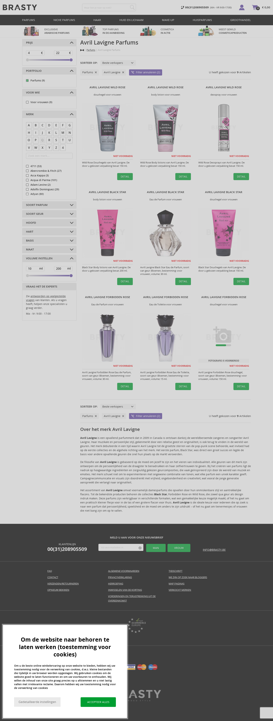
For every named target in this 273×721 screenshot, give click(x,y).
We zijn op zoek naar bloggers (188, 577)
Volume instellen (39, 258)
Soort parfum (37, 205)
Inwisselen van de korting (125, 590)
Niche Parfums (64, 20)
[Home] (82, 50)
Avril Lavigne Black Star (107, 192)
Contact (52, 577)
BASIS (30, 240)
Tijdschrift (175, 571)
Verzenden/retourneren (63, 583)
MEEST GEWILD (233, 31)
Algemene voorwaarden (123, 571)
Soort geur (34, 214)
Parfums (28, 20)
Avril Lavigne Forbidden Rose (107, 297)
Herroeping (115, 583)
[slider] (27, 60)
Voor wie (33, 92)
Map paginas (176, 583)
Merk (30, 114)
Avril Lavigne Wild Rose (107, 87)
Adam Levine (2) (40, 184)
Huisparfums (202, 20)
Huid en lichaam (131, 20)
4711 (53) (36, 166)
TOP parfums (113, 31)
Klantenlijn (67, 547)
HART (29, 232)
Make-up (168, 20)
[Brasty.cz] (136, 700)
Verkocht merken (180, 590)
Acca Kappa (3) (39, 175)
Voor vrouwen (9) (41, 102)
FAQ (49, 571)
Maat (30, 249)
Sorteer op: (89, 63)
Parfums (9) (37, 80)
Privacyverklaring (120, 577)
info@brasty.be (214, 549)
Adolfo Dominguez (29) (44, 189)
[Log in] (242, 7)
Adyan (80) (37, 194)
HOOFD (31, 223)
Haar (97, 20)
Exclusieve (56, 31)
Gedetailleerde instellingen (37, 702)
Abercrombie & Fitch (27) (45, 171)
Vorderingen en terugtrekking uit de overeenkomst (132, 598)
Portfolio (34, 71)
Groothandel (240, 20)
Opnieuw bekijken (58, 590)
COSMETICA (167, 31)
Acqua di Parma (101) (43, 180)
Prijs (29, 43)
